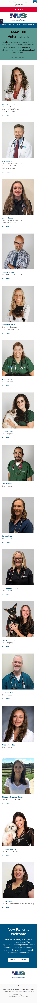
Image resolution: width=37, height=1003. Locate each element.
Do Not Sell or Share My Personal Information (22, 989)
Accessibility (7, 991)
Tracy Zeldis (7, 379)
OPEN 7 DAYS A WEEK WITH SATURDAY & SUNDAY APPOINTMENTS (18, 25)
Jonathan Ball (7, 692)
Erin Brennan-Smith (10, 588)
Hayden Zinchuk (8, 640)
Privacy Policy (6, 989)
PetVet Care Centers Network (21, 996)
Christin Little (7, 431)
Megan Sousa (7, 218)
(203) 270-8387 (19, 5)
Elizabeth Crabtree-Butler (12, 797)
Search (25, 991)
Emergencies (18, 9)
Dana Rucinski (7, 901)
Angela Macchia (8, 745)
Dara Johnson (7, 536)
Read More (6, 115)
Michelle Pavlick (8, 325)
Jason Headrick (8, 272)
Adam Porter (7, 161)
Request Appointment (18, 960)
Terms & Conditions (17, 991)
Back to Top (31, 991)
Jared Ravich (7, 484)
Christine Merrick (9, 849)
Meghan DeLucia (8, 104)
